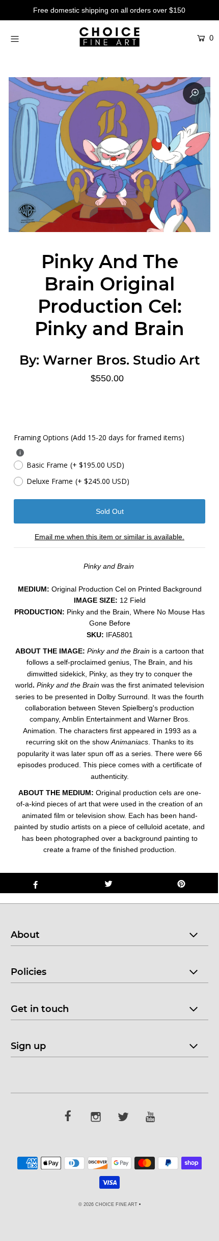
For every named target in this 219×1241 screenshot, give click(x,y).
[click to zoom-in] (194, 93)
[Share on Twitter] (108, 883)
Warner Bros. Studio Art (121, 360)
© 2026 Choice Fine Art (108, 1204)
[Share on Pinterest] (181, 883)
